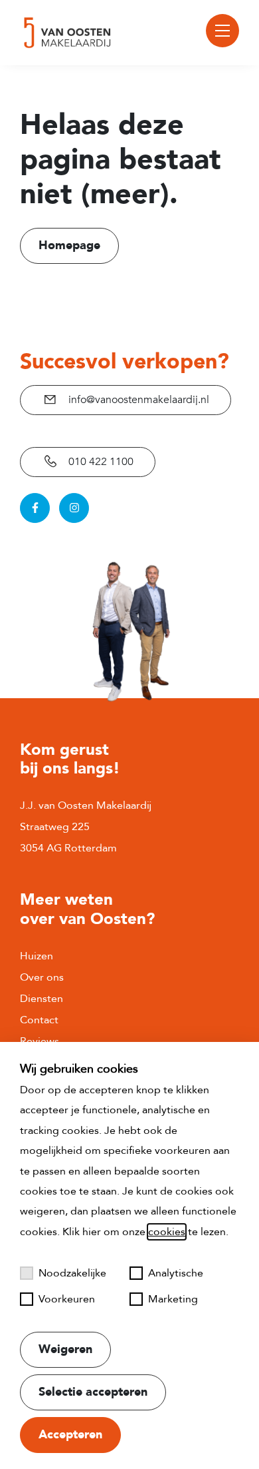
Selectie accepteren (93, 1392)
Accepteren (70, 1434)
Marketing (173, 1299)
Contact (39, 1020)
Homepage (69, 245)
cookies (166, 1231)
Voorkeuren (67, 1299)
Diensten (41, 998)
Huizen (36, 956)
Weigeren (65, 1349)
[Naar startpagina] (68, 33)
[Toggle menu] (222, 30)
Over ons (42, 977)
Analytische (175, 1273)
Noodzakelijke (72, 1273)
